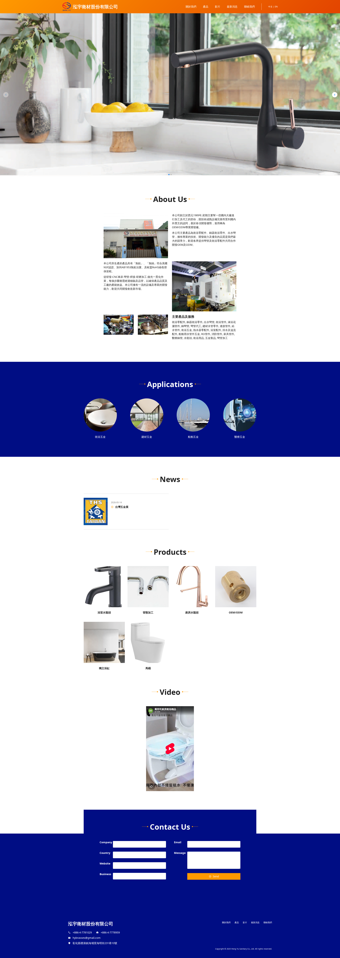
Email (177, 842)
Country (105, 853)
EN (276, 6)
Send (216, 876)
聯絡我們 (249, 6)
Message (180, 853)
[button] (5, 94)
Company (106, 842)
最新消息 (232, 6)
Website (105, 863)
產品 (205, 6)
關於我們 (191, 6)
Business (105, 874)
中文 (270, 6)
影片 (217, 6)
